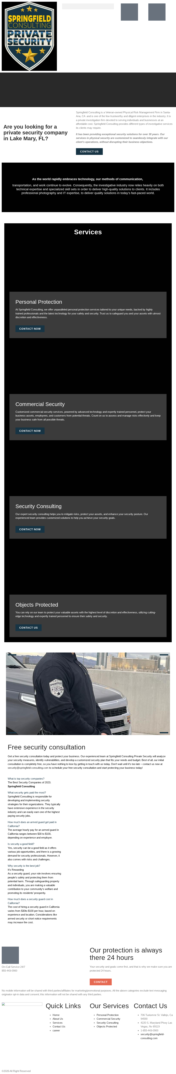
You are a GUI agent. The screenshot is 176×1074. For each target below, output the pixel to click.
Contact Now (30, 328)
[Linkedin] (6, 1057)
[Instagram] (15, 1057)
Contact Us (28, 627)
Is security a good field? (21, 843)
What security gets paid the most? (27, 792)
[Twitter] (24, 1057)
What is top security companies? (26, 778)
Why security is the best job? (24, 865)
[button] (88, 6)
